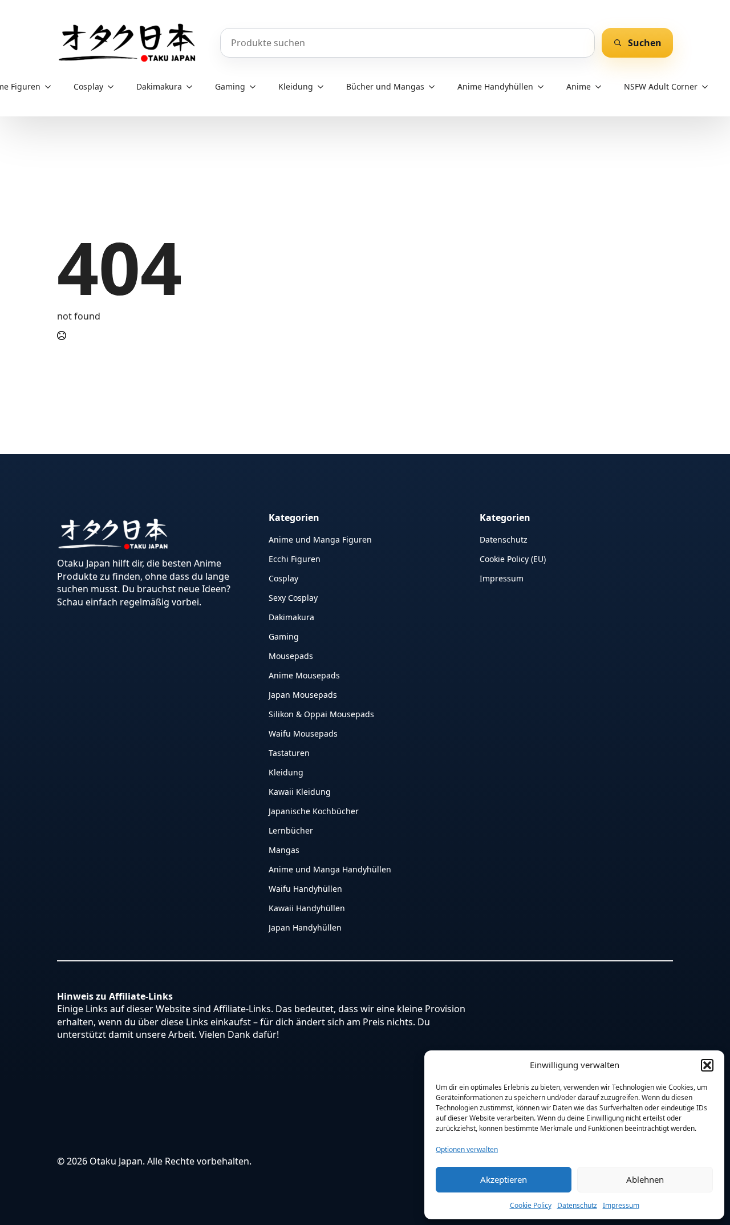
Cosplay (88, 86)
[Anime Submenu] (602, 86)
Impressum (621, 1205)
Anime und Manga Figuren (320, 539)
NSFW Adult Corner (660, 86)
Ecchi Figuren (295, 558)
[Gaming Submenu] (256, 86)
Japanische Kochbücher (314, 810)
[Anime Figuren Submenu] (51, 86)
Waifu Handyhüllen (305, 888)
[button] (707, 1065)
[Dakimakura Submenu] (193, 86)
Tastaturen (289, 752)
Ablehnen (645, 1179)
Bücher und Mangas (385, 86)
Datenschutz (577, 1205)
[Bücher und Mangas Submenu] (435, 86)
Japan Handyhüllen (305, 927)
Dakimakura (159, 86)
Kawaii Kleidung (300, 791)
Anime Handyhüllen (495, 86)
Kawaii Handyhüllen (307, 907)
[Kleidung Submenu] (324, 86)
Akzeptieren (503, 1179)
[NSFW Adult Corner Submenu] (708, 86)
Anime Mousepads (304, 675)
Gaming (230, 86)
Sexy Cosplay (293, 597)
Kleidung (295, 86)
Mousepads (291, 655)
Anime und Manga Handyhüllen (330, 869)
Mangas (284, 849)
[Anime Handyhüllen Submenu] (544, 86)
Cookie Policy (530, 1205)
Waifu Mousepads (303, 733)
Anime (578, 86)
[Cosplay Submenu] (114, 86)
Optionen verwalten (467, 1149)
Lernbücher (291, 830)
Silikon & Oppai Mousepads (321, 713)
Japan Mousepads (303, 694)
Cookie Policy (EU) (513, 558)
